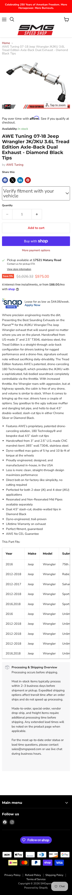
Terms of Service (36, 879)
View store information (19, 269)
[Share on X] (13, 180)
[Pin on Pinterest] (28, 180)
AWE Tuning (14, 165)
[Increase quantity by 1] (37, 214)
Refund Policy (33, 875)
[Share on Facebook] (5, 180)
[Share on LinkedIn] (20, 180)
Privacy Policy (12, 875)
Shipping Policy (54, 875)
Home (6, 43)
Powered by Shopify (36, 888)
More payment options (36, 250)
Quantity (7, 205)
